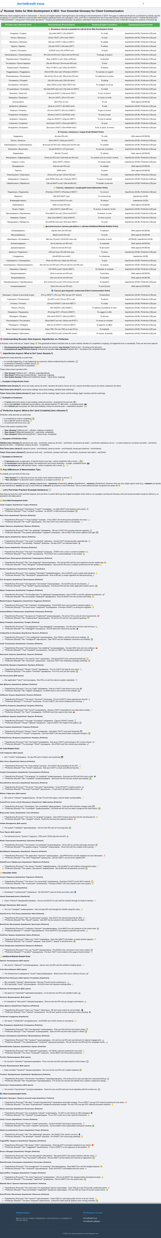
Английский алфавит (91, 1221)
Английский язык (30, 3)
